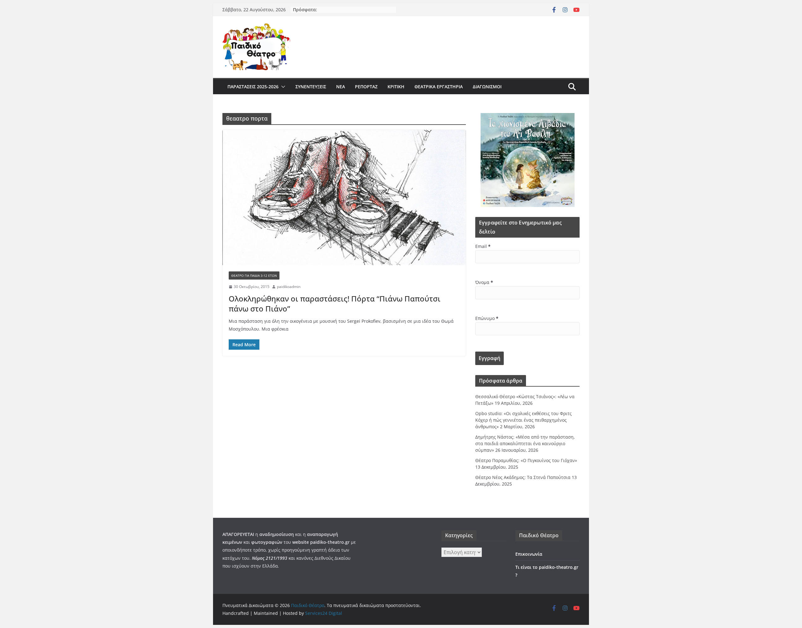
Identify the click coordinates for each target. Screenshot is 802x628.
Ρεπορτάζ (366, 87)
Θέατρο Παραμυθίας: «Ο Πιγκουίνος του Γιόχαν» (526, 460)
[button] (282, 86)
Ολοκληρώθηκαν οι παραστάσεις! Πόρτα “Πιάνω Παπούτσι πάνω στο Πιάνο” (334, 303)
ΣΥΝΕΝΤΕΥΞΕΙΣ (310, 87)
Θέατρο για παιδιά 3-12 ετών (254, 275)
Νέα (340, 87)
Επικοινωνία (528, 554)
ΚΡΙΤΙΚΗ (396, 87)
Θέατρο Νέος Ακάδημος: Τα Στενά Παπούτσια (522, 477)
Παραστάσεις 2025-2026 (253, 87)
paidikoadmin (288, 286)
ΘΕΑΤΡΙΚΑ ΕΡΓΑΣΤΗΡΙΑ (438, 87)
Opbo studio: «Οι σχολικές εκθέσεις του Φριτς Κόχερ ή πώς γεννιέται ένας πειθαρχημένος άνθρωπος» (523, 420)
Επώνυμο (486, 318)
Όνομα (484, 282)
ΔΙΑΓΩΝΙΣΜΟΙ (487, 87)
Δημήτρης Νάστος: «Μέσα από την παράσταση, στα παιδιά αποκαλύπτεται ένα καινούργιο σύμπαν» (525, 443)
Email (483, 246)
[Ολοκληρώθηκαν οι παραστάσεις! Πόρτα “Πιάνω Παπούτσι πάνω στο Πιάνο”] (344, 197)
